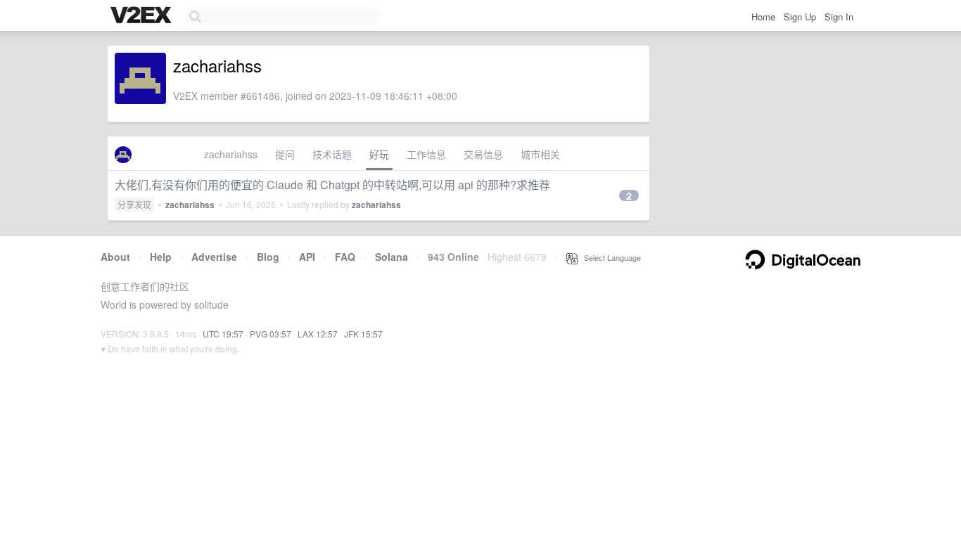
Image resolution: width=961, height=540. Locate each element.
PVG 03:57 (270, 334)
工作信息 (426, 154)
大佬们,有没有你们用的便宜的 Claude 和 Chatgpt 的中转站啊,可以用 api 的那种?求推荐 (332, 184)
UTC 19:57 (223, 334)
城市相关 (540, 154)
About (115, 257)
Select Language (609, 257)
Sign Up (800, 16)
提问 (285, 154)
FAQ (345, 257)
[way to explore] (143, 16)
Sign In (839, 16)
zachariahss (230, 154)
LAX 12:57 (318, 334)
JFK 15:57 (363, 334)
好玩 (379, 154)
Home (763, 16)
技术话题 (332, 154)
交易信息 (483, 154)
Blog (268, 257)
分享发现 (134, 204)
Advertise (214, 257)
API (307, 257)
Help (161, 257)
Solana (391, 257)
